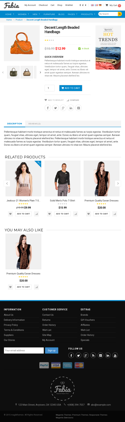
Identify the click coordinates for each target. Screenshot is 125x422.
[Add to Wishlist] (10, 214)
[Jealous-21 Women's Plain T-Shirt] (23, 178)
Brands (84, 315)
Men (35, 14)
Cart (52, 5)
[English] (92, 5)
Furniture (49, 14)
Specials (85, 340)
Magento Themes (63, 415)
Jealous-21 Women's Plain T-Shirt (24, 200)
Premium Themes (80, 415)
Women (22, 14)
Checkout (43, 5)
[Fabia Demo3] (11, 5)
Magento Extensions (64, 418)
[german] (100, 5)
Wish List (46, 330)
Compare (74, 100)
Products (87, 14)
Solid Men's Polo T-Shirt (62, 200)
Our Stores (9, 340)
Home (8, 14)
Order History (49, 325)
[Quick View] (38, 193)
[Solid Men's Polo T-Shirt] (62, 178)
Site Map (46, 335)
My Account (30, 5)
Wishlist (69, 5)
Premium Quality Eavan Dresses (101, 200)
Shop (59, 5)
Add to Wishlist (56, 100)
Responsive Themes (98, 415)
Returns (46, 320)
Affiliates (85, 325)
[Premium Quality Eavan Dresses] (101, 178)
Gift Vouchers (88, 320)
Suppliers (9, 335)
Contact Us (48, 315)
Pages (71, 14)
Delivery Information (14, 320)
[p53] (27, 72)
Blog (61, 14)
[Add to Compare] (36, 214)
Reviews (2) (34, 123)
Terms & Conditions (14, 330)
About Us (8, 315)
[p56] (13, 72)
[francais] (96, 5)
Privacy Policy (11, 325)
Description (14, 123)
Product (19, 20)
